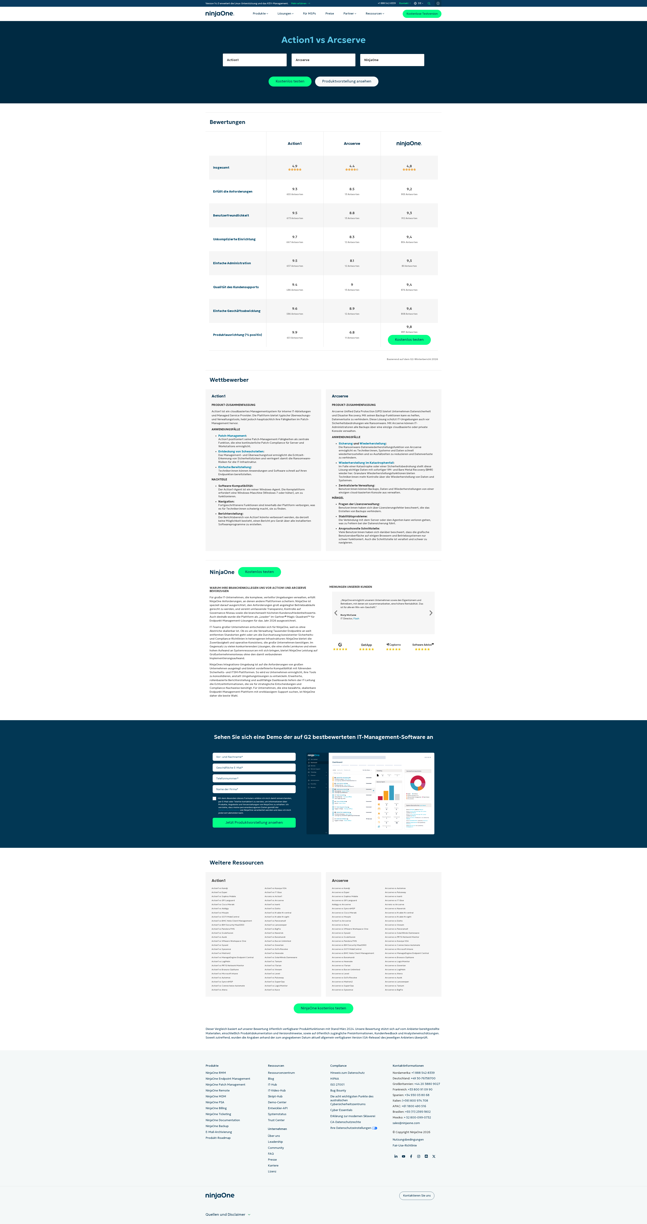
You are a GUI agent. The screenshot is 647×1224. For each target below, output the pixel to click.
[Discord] (426, 1156)
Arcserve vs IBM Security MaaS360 (349, 945)
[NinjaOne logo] (220, 14)
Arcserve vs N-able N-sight (398, 916)
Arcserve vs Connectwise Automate (402, 945)
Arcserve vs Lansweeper (397, 981)
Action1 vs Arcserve (274, 900)
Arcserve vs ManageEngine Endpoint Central (407, 953)
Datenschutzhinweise (229, 810)
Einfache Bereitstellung (234, 467)
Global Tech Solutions (359, 625)
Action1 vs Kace (272, 989)
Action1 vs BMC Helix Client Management (232, 920)
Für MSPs (309, 13)
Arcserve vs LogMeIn (395, 969)
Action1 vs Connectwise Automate (228, 985)
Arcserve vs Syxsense (342, 989)
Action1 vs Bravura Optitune (225, 969)
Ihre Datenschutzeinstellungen (351, 1128)
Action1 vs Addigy (220, 908)
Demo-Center (277, 1102)
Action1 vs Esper (219, 892)
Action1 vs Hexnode (274, 953)
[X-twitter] (433, 1156)
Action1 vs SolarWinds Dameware (281, 957)
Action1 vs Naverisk (274, 933)
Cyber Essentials (341, 1110)
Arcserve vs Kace (340, 925)
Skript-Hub (275, 1096)
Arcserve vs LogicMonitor (397, 961)
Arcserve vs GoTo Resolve (344, 977)
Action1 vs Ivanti (272, 904)
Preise (329, 13)
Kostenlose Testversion (422, 14)
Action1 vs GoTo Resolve (276, 949)
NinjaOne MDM (216, 1096)
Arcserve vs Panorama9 (396, 929)
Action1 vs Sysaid (220, 945)
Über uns (274, 1136)
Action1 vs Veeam (273, 969)
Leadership (275, 1142)
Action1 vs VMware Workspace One (229, 941)
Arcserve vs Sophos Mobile (345, 896)
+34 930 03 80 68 (417, 1095)
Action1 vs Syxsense (221, 949)
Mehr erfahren (298, 3)
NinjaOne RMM (216, 1073)
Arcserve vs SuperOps (343, 985)
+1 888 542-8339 (387, 3)
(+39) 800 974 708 (415, 1100)
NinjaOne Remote (218, 1090)
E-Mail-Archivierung (219, 1132)
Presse (272, 1159)
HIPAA (334, 1079)
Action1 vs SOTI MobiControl (225, 916)
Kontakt (403, 3)
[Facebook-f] (411, 1156)
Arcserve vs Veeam (394, 925)
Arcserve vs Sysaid (341, 933)
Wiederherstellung (373, 443)
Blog (271, 1079)
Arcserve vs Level (340, 973)
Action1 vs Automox (221, 977)
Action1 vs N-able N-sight (277, 916)
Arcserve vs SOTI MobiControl (346, 949)
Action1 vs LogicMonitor (276, 985)
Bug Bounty (338, 1090)
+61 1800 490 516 (414, 1106)
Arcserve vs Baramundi (343, 957)
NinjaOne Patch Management (225, 1084)
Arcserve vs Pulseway (395, 892)
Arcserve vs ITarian (341, 965)
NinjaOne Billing (216, 1108)
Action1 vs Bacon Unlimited (278, 941)
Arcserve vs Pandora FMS (344, 941)
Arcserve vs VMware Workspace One (350, 929)
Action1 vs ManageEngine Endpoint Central (233, 957)
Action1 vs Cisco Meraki (223, 904)
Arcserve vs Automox (395, 888)
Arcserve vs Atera (394, 973)
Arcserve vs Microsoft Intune (399, 949)
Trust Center (276, 1120)
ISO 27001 (337, 1084)
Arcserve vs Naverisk (395, 908)
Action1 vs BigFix (273, 929)
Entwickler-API (278, 1108)
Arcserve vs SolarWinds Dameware (402, 933)
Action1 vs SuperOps (275, 981)
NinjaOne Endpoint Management (228, 1079)
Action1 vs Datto (272, 908)
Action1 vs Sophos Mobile (224, 896)
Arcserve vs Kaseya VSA (397, 941)
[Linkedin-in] (396, 1156)
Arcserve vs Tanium (394, 985)
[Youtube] (403, 1156)
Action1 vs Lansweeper (276, 925)
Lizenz (272, 1171)
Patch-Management (232, 435)
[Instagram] (418, 1156)
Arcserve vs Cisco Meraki (344, 912)
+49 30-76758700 (423, 1078)
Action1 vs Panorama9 (275, 920)
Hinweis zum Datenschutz (347, 1073)
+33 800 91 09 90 (420, 1089)
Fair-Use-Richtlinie (405, 1145)
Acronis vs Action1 (273, 896)
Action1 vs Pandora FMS (223, 929)
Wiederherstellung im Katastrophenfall (366, 462)
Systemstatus (277, 1114)
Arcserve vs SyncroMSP (343, 908)
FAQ (271, 1154)
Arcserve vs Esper (340, 892)
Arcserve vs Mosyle (341, 916)
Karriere (273, 1165)
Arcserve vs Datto (394, 920)
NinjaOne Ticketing (218, 1114)
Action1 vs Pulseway (274, 977)
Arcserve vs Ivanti (393, 896)
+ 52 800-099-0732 (417, 1117)
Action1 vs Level (272, 973)
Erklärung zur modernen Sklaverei (352, 1116)
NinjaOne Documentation (223, 1120)
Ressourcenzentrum (281, 1073)
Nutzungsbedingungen (408, 1139)
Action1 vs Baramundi (275, 937)
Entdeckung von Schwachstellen (241, 451)
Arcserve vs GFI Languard (344, 900)
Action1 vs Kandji (220, 888)
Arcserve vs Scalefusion (343, 937)
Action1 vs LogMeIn (221, 961)
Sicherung (346, 443)
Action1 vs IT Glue (273, 892)
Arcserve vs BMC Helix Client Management (353, 953)
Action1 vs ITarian (273, 965)
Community (276, 1148)
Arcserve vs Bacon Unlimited (346, 969)
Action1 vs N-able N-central (278, 912)
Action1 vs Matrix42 (221, 953)
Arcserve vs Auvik (393, 977)
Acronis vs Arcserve (394, 904)
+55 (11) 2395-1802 (418, 1112)
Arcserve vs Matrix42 (342, 981)
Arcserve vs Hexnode (342, 961)
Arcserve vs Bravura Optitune (399, 957)
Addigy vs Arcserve (341, 904)
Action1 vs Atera (219, 989)
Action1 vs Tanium (273, 961)
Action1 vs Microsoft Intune (225, 973)
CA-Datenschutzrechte (345, 1122)
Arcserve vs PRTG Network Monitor (402, 937)
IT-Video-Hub (277, 1090)
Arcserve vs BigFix (394, 989)
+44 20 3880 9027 (427, 1084)
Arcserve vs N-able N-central (399, 912)
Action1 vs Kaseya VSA (275, 888)
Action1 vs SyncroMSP (222, 981)
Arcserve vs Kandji (341, 888)
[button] (335, 613)
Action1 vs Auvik (219, 937)
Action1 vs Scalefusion (222, 933)
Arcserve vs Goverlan (395, 965)
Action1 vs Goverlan (274, 945)
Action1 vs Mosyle (220, 912)
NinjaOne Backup (217, 1126)
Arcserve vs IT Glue (394, 900)
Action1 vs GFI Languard (223, 900)
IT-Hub (272, 1084)
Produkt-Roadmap (218, 1138)
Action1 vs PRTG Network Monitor (228, 965)
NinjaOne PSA (215, 1102)
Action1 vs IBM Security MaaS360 (228, 925)
